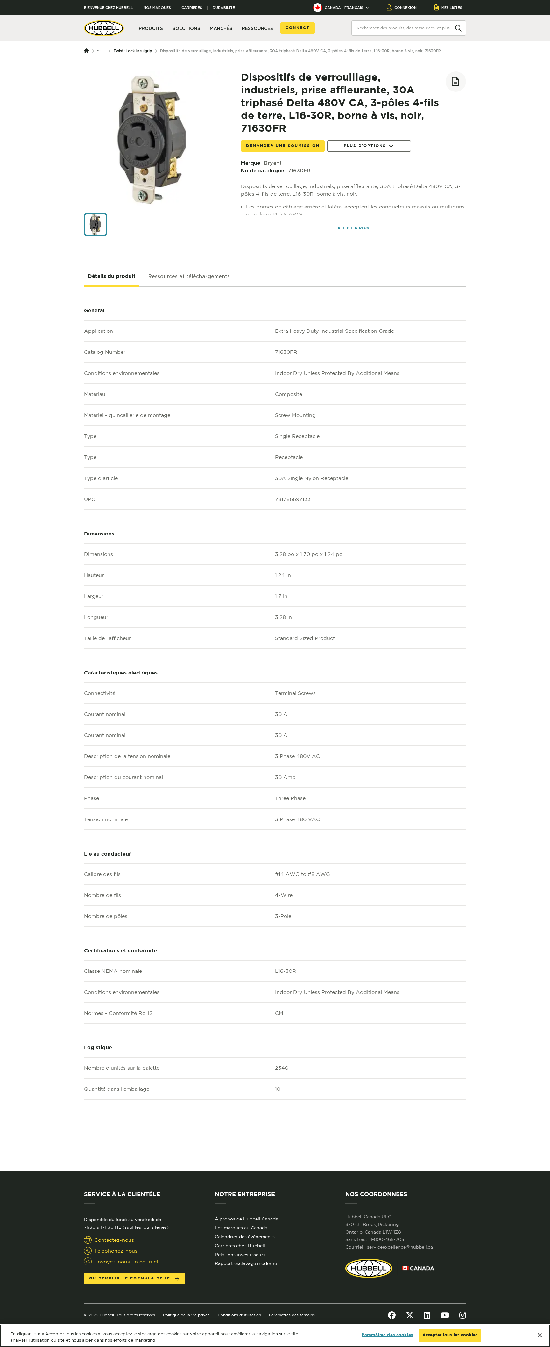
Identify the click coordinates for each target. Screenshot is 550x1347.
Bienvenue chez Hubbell (108, 8)
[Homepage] (88, 51)
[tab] (111, 276)
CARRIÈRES (191, 8)
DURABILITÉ (224, 8)
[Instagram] (462, 1315)
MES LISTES (451, 7)
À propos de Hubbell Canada (246, 1218)
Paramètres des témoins (292, 1315)
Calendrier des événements (245, 1236)
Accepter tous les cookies (450, 1335)
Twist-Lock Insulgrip (132, 50)
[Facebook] (392, 1315)
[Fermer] (540, 1335)
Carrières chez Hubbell (240, 1245)
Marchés (221, 28)
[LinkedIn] (427, 1315)
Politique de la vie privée (186, 1315)
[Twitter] (409, 1315)
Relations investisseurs (240, 1254)
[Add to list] (456, 81)
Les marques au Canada (241, 1227)
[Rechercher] (458, 27)
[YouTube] (445, 1315)
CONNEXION (405, 7)
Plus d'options (365, 146)
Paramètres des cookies (387, 1335)
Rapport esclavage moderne (246, 1263)
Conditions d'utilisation (239, 1315)
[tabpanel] (275, 729)
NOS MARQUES (157, 8)
